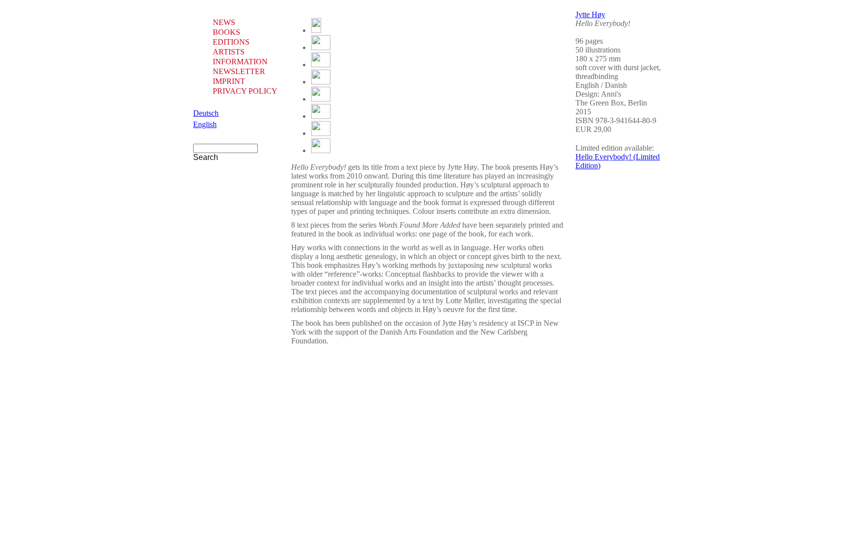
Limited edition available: (614, 148)
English (205, 124)
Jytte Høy (590, 14)
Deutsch (206, 113)
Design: (588, 94)
